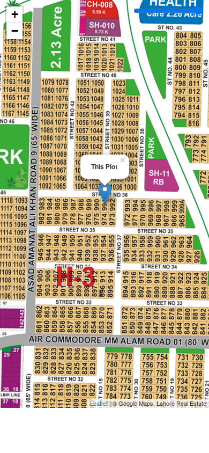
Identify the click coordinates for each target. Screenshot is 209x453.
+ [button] (14, 14)
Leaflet (99, 403)
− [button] (14, 31)
